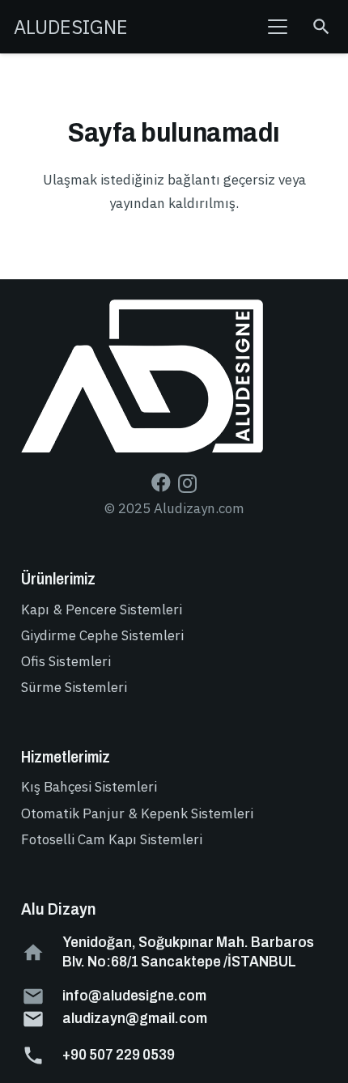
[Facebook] (161, 482)
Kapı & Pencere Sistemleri (101, 609)
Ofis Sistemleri (66, 661)
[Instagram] (187, 483)
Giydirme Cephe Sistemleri (102, 635)
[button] (278, 26)
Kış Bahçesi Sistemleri (89, 787)
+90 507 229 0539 (118, 1055)
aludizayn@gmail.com (134, 1018)
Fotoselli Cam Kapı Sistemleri (111, 839)
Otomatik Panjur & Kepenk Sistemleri (137, 813)
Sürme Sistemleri (74, 687)
